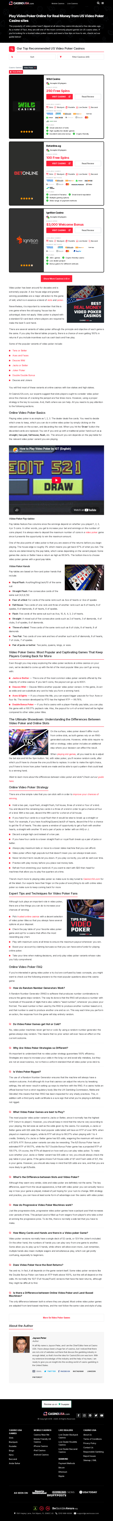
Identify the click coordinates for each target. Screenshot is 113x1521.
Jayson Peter (39, 1338)
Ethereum (63, 1472)
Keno (11, 1455)
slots (50, 300)
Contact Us (88, 1447)
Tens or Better (19, 350)
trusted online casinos (28, 916)
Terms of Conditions (92, 1439)
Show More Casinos (55, 278)
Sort (32, 57)
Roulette (13, 1446)
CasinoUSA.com (91, 879)
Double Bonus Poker (23, 704)
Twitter (51, 1371)
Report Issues (89, 1456)
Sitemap (87, 1460)
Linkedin (91, 1371)
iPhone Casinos (41, 1446)
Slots (11, 1438)
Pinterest (37, 1377)
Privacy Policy (89, 1443)
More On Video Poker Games (56, 1317)
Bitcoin (62, 1467)
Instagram (78, 1371)
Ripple (61, 1476)
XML (94, 1460)
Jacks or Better (20, 365)
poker (60, 300)
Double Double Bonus (23, 375)
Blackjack (13, 1442)
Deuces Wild (18, 360)
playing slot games (66, 754)
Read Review (88, 96)
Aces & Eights (19, 695)
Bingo (11, 1450)
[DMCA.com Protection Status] (35, 1508)
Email (39, 1371)
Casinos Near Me (41, 1435)
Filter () (80, 57)
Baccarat (13, 1459)
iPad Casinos (39, 1450)
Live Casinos (72, 3)
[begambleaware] (59, 1509)
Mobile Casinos (58, 3)
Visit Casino (59, 96)
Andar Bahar (14, 1463)
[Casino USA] (21, 3)
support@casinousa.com (88, 1513)
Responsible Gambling (93, 1452)
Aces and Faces (20, 355)
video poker (92, 532)
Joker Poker (18, 370)
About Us (87, 1435)
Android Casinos (41, 1454)
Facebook (65, 1371)
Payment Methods (67, 1463)
